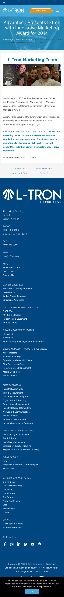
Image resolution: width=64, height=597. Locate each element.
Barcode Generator (12, 527)
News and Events (24, 39)
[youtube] (34, 544)
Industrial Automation (13, 389)
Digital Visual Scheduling (14, 400)
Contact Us (8, 275)
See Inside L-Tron (11, 267)
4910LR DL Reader (12, 315)
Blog (5, 505)
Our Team (7, 489)
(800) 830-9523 (11, 230)
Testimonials (9, 508)
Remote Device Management (17, 368)
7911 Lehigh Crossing (13, 211)
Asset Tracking (10, 353)
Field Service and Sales (14, 364)
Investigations (9, 292)
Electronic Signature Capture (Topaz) (21, 464)
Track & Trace (9, 438)
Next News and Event (44, 169)
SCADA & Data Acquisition (15, 419)
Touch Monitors (10, 375)
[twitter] (27, 544)
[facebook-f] (6, 544)
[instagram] (13, 544)
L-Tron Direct (9, 271)
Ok (32, 591)
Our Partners (9, 493)
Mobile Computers (11, 372)
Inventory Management (14, 442)
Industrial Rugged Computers (17, 408)
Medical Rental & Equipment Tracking (21, 449)
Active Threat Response (14, 296)
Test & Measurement (13, 393)
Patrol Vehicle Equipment (15, 319)
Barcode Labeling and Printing (17, 360)
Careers (7, 512)
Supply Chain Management (16, 404)
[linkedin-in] (20, 544)
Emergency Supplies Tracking (17, 446)
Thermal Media (10, 322)
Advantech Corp (28, 131)
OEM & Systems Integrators (16, 396)
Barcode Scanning (12, 356)
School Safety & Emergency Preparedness (23, 341)
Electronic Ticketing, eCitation (17, 288)
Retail (5, 461)
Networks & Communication (16, 412)
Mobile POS (8, 468)
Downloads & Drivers (13, 523)
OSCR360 (8, 311)
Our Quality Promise (12, 485)
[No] (60, 586)
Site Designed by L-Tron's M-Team (32, 571)
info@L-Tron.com (11, 256)
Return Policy (52, 568)
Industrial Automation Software (18, 423)
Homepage (8, 39)
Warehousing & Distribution (16, 434)
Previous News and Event (20, 169)
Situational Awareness (13, 300)
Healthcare (8, 337)
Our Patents (8, 497)
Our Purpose (9, 482)
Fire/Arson (8, 334)
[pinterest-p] (40, 544)
